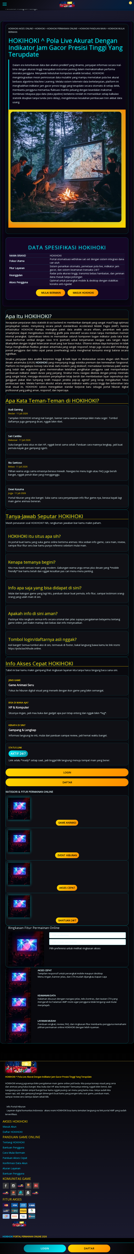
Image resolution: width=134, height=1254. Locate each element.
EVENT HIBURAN (67, 855)
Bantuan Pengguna (13, 1147)
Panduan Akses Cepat (15, 1158)
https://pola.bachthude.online (24, 648)
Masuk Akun (9, 1126)
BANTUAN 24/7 (67, 920)
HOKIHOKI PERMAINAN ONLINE (62, 28)
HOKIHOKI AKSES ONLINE (20, 28)
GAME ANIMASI (67, 822)
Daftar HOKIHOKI (13, 1131)
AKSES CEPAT (67, 887)
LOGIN (67, 772)
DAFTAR (67, 782)
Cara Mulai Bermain (14, 1152)
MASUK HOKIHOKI (83, 292)
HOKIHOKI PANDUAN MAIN (92, 28)
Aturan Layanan (11, 1168)
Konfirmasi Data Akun (15, 1163)
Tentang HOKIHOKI (14, 1142)
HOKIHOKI (40, 28)
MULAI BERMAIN (51, 292)
